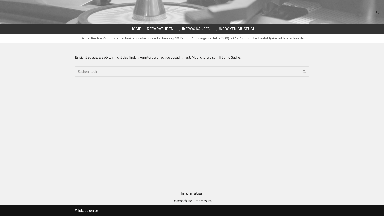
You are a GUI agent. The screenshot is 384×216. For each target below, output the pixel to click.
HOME (135, 29)
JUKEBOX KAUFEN (194, 29)
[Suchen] (377, 12)
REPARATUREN (160, 29)
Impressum (203, 200)
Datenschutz (182, 200)
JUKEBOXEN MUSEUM (235, 29)
